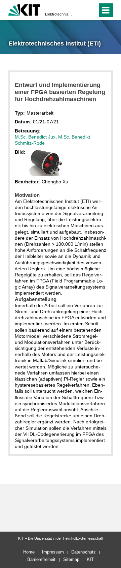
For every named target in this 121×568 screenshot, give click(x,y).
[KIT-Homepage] (24, 9)
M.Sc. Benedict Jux (35, 137)
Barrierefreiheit (41, 559)
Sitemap (71, 559)
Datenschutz (83, 552)
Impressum (53, 552)
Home (29, 552)
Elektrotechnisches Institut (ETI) (58, 14)
